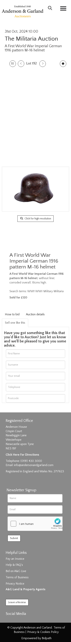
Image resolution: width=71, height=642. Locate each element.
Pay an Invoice (15, 558)
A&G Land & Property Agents (25, 589)
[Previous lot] (21, 63)
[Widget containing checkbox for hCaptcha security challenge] (36, 523)
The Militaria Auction (31, 38)
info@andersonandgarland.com (33, 465)
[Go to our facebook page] (9, 620)
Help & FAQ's (14, 565)
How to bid (12, 314)
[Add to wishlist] (63, 63)
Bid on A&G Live (16, 571)
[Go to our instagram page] (25, 620)
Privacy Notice (15, 583)
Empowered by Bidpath (36, 638)
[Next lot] (42, 63)
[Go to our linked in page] (17, 620)
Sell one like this (15, 322)
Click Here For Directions (22, 454)
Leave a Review (17, 602)
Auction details (35, 314)
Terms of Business (17, 577)
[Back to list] (12, 63)
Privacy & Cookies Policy (43, 632)
